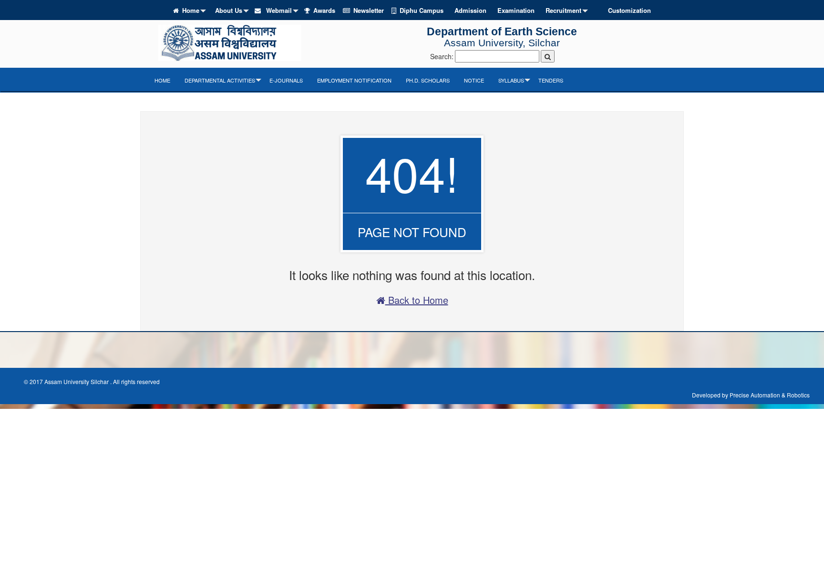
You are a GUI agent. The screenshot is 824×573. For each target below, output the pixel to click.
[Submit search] (548, 56)
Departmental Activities (220, 80)
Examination (516, 10)
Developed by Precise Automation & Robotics (751, 395)
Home (190, 10)
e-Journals (286, 80)
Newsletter (368, 10)
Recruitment (563, 10)
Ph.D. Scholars (428, 80)
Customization (629, 10)
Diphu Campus (421, 10)
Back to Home (416, 300)
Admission (470, 10)
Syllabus (511, 80)
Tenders (550, 80)
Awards (324, 10)
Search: (441, 56)
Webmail (278, 10)
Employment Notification (354, 80)
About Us (228, 10)
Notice (474, 80)
